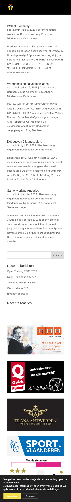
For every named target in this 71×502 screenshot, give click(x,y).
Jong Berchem (43, 34)
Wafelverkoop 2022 (18, 288)
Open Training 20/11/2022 (22, 271)
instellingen (53, 489)
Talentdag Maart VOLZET (22, 282)
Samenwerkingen (17, 207)
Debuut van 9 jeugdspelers (24, 141)
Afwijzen (30, 496)
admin (16, 29)
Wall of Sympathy (18, 26)
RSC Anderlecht (47, 202)
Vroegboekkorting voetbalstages (28, 83)
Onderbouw (30, 38)
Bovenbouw (26, 34)
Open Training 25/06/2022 (22, 276)
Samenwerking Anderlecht (24, 190)
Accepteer (12, 496)
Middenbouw (14, 38)
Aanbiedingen (47, 87)
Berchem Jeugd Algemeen (22, 91)
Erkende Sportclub (17, 293)
